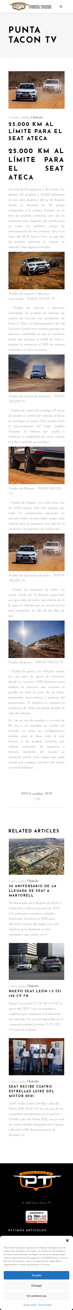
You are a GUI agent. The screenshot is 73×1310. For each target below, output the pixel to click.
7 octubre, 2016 (17, 117)
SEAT (48, 793)
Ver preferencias (37, 1295)
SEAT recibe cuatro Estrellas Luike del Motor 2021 (31, 1091)
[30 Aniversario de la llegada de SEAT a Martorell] (36, 856)
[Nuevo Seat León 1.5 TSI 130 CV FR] (36, 961)
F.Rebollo (37, 117)
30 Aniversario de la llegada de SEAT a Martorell (33, 891)
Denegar (36, 1285)
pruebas (38, 793)
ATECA (26, 793)
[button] (67, 1240)
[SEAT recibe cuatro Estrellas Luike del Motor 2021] (36, 1056)
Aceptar (36, 1275)
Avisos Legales (29, 1304)
